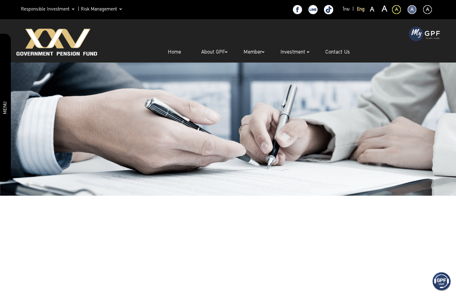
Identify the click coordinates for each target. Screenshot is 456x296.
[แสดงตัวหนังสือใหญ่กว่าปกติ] (384, 10)
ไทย (346, 9)
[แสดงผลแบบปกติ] (412, 9)
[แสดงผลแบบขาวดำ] (427, 9)
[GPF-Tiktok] (328, 9)
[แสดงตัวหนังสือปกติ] (372, 10)
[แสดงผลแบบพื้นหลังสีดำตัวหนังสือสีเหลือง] (396, 9)
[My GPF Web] (424, 35)
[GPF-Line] (313, 9)
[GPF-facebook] (297, 9)
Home (175, 52)
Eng (360, 9)
